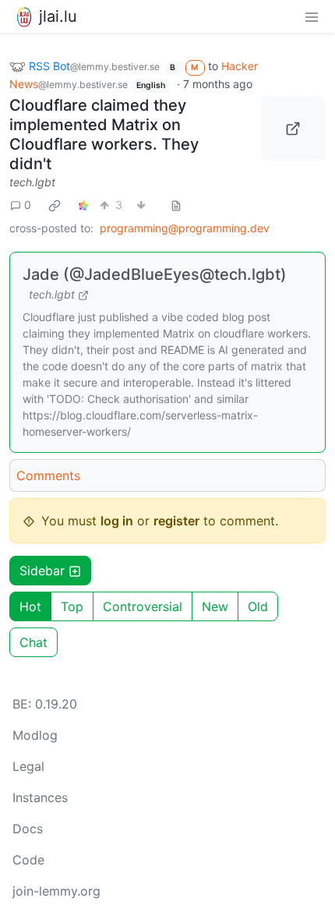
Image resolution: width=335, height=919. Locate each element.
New (215, 606)
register (176, 520)
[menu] (312, 16)
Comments (48, 475)
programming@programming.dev (185, 228)
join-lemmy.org (56, 891)
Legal (28, 766)
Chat (33, 642)
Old (258, 606)
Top (72, 606)
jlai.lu (58, 16)
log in (116, 520)
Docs (27, 828)
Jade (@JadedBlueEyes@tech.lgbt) (155, 274)
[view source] (176, 205)
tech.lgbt (32, 182)
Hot (30, 606)
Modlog (35, 735)
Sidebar (42, 570)
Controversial (142, 606)
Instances (40, 797)
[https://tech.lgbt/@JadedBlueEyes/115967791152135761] (293, 128)
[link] (54, 205)
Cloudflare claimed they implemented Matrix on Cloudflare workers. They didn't (104, 134)
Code (28, 860)
